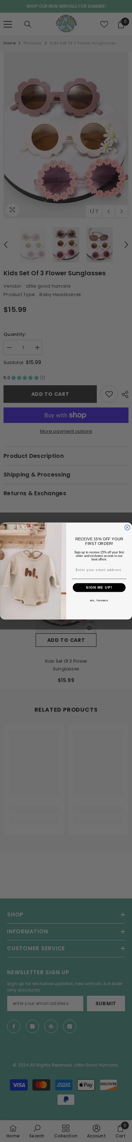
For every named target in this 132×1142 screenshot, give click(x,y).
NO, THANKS (99, 601)
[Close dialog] (127, 527)
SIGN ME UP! (99, 587)
